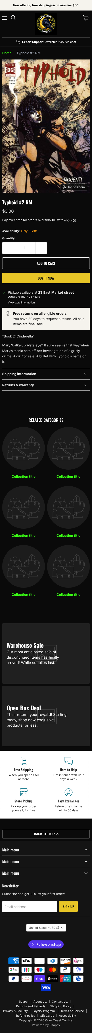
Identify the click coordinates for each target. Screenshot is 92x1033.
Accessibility (67, 1015)
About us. (40, 1001)
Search (24, 1001)
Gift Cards (47, 1015)
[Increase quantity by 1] (41, 248)
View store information (21, 302)
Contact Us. (60, 1001)
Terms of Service (72, 1011)
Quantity (8, 238)
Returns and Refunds (30, 1006)
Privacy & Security (15, 1011)
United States (44, 927)
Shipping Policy (60, 1006)
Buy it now (46, 278)
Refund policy (25, 1015)
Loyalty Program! (44, 1011)
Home (7, 53)
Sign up (68, 906)
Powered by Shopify (46, 1025)
